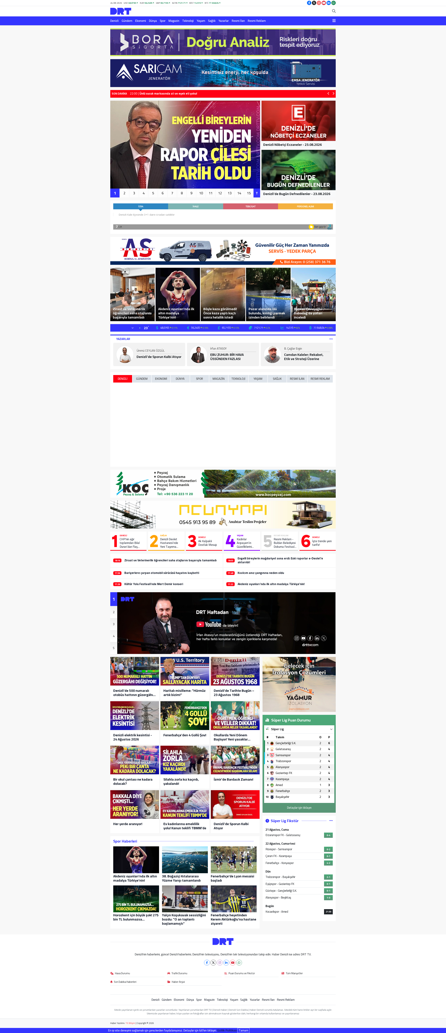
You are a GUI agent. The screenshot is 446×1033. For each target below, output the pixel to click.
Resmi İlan (238, 21)
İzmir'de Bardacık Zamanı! (233, 779)
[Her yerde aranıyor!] (134, 804)
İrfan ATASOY (218, 348)
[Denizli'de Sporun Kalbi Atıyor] (235, 804)
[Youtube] (233, 962)
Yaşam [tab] (257, 378)
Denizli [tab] (122, 378)
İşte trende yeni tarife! (322, 543)
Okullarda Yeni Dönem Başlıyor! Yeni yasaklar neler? (231, 737)
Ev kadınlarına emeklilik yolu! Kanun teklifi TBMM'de (184, 826)
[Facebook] (207, 962)
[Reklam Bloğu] (223, 42)
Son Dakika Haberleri (125, 982)
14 (239, 193)
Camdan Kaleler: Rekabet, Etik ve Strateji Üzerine (303, 357)
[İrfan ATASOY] (198, 354)
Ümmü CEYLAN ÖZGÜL (150, 351)
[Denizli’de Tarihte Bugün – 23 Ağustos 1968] (235, 671)
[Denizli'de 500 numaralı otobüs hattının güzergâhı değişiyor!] (134, 671)
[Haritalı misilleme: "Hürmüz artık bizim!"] (184, 671)
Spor (163, 21)
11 (211, 193)
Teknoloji (188, 21)
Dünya (153, 21)
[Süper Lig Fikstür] (331, 821)
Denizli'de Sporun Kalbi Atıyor (159, 357)
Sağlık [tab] (277, 378)
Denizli (114, 21)
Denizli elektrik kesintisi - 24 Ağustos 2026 (132, 737)
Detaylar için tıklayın (299, 807)
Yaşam (201, 21)
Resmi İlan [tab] (297, 378)
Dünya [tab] (180, 378)
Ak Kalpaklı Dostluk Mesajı (207, 543)
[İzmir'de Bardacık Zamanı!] (235, 760)
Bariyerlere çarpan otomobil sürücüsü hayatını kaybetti (161, 573)
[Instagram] (220, 962)
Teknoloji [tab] (238, 378)
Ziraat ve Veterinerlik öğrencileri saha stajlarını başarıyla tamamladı (170, 560)
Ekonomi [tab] (161, 378)
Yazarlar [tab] (123, 339)
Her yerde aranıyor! (127, 824)
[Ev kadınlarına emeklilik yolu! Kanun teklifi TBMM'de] (184, 804)
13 (230, 193)
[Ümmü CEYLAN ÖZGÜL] (125, 354)
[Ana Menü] (334, 21)
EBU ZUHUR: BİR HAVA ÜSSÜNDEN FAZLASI (227, 357)
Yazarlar (223, 21)
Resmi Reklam (257, 21)
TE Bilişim (130, 1023)
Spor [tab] (199, 378)
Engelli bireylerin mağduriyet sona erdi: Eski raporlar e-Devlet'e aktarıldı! (280, 560)
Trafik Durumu (179, 973)
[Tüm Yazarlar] (331, 339)
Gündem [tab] (142, 378)
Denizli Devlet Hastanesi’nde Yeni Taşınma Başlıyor (169, 543)
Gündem (127, 21)
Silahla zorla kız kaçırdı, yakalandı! (181, 781)
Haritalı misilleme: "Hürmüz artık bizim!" (184, 692)
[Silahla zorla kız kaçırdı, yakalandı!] (184, 760)
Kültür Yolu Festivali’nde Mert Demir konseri (153, 584)
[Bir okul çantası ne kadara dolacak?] (134, 760)
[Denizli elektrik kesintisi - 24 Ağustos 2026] (134, 715)
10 (201, 193)
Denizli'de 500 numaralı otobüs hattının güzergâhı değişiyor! (133, 692)
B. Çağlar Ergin (293, 348)
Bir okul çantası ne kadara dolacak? (132, 781)
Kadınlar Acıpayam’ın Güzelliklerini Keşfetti (244, 543)
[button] (328, 93)
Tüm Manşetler (294, 973)
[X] (213, 962)
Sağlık (212, 21)
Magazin (173, 21)
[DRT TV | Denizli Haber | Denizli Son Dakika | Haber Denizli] (120, 10)
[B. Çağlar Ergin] (272, 354)
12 (220, 193)
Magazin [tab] (219, 378)
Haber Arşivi (178, 982)
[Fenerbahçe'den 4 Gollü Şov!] (184, 715)
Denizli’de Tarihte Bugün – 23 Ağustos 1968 (234, 692)
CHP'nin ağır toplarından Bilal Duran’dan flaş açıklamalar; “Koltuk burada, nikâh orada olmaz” (132, 543)
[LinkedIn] (226, 962)
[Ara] (334, 11)
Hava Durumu (122, 973)
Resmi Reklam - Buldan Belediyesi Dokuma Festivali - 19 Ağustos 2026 (285, 543)
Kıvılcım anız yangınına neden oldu (261, 573)
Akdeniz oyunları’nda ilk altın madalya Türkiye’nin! (271, 584)
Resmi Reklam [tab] (320, 378)
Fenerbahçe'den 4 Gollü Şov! (184, 735)
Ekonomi (140, 21)
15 (249, 193)
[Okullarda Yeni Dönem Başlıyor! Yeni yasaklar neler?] (235, 715)
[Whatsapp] (239, 962)
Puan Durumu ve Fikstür (242, 973)
